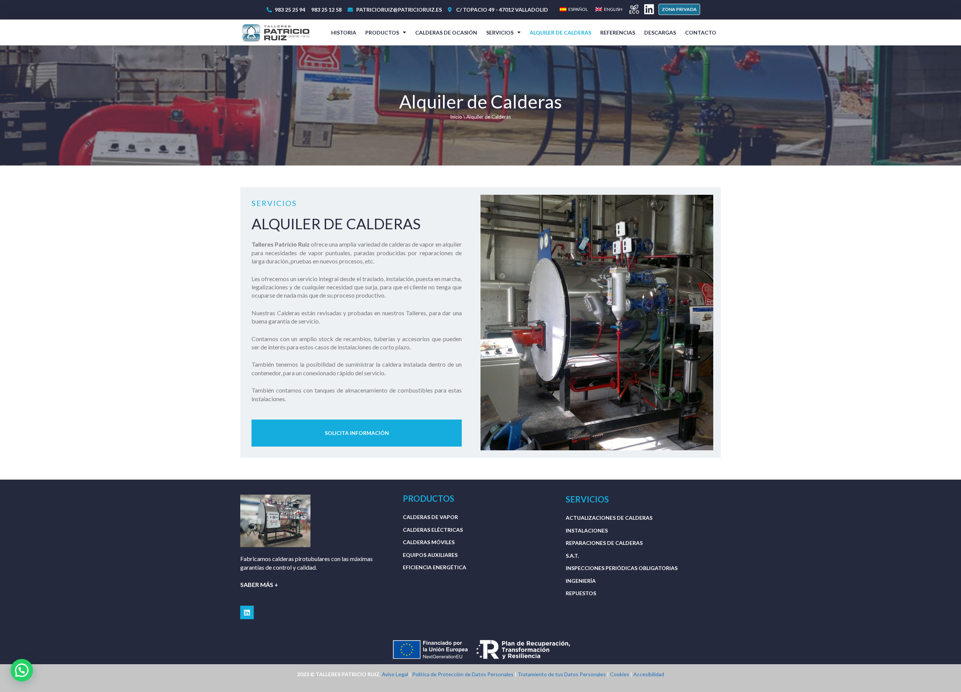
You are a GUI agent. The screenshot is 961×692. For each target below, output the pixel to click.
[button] (679, 9)
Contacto (700, 32)
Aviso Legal (395, 674)
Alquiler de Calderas (560, 32)
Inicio (456, 117)
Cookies (619, 674)
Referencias (617, 32)
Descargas (660, 32)
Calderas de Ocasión (446, 32)
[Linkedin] (649, 9)
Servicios (500, 32)
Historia (343, 32)
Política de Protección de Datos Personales (463, 674)
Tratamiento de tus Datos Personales (562, 674)
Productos (382, 32)
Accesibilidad (648, 674)
